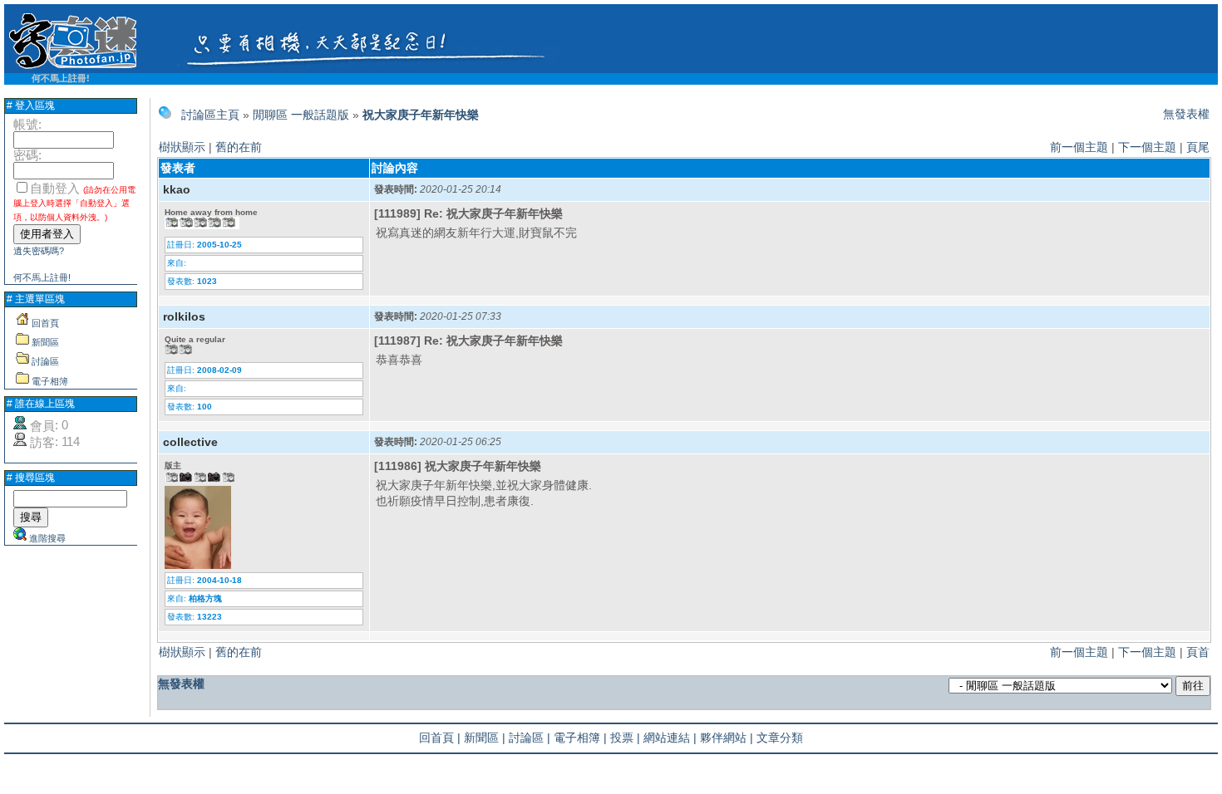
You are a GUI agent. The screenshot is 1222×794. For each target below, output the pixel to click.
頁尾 (1198, 147)
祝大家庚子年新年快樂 (420, 114)
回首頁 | (440, 737)
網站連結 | (670, 737)
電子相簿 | (580, 737)
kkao (176, 189)
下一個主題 (1147, 147)
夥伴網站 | (726, 737)
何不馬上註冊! (61, 78)
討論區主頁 (210, 114)
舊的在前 (238, 147)
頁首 (1198, 652)
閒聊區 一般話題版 (301, 114)
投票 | (625, 737)
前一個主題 (1079, 147)
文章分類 (779, 737)
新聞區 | (484, 737)
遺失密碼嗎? (38, 251)
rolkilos (184, 316)
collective (190, 441)
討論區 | (529, 737)
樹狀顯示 (182, 147)
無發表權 (1186, 113)
